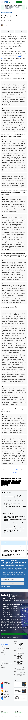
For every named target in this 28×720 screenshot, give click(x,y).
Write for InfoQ (4, 652)
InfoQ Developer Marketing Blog (6, 664)
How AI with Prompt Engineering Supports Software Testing (13, 498)
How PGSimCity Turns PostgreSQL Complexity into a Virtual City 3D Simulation (15, 517)
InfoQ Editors (3, 654)
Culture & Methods (6, 12)
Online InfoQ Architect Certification (19, 651)
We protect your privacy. (5, 586)
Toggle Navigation (2, 2)
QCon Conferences (5, 648)
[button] (12, 583)
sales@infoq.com (18, 708)
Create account (4, 644)
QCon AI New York (20, 671)
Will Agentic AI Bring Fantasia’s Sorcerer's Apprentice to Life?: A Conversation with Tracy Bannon (14, 531)
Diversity (3, 667)
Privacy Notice (3, 717)
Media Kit (3, 661)
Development (6, 543)
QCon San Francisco (21, 667)
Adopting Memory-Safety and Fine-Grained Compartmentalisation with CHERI (11, 555)
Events (2, 650)
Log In (2, 646)
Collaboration (16, 478)
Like (8, 31)
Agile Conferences (6, 480)
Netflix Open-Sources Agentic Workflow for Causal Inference (15, 520)
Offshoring (4, 485)
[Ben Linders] (2, 25)
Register (19, 1)
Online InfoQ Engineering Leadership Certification (19, 657)
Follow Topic (14, 472)
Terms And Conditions (11, 717)
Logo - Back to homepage (7, 2)
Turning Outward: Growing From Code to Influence (15, 506)
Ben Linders (5, 25)
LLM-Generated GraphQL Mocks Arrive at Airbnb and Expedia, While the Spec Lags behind (13, 551)
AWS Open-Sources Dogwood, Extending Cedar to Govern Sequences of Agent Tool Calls (14, 526)
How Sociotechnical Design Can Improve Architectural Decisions (12, 504)
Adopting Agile (16, 480)
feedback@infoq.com (5, 708)
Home (2, 642)
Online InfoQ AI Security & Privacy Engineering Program (20, 645)
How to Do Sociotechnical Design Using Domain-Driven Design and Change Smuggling (14, 496)
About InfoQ (3, 656)
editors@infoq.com (4, 712)
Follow (25, 25)
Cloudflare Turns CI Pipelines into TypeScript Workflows (13, 523)
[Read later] (21, 31)
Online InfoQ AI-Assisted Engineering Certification (20, 663)
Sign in (24, 1)
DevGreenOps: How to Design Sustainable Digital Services (14, 501)
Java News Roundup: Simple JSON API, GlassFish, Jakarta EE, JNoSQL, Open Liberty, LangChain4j (14, 528)
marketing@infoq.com (19, 712)
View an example (20, 565)
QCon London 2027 (21, 674)
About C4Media (4, 659)
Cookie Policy (18, 717)
